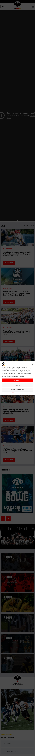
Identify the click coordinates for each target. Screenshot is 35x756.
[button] (32, 364)
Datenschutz (15, 392)
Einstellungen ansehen (17, 389)
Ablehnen (17, 385)
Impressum (21, 392)
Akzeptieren (17, 380)
